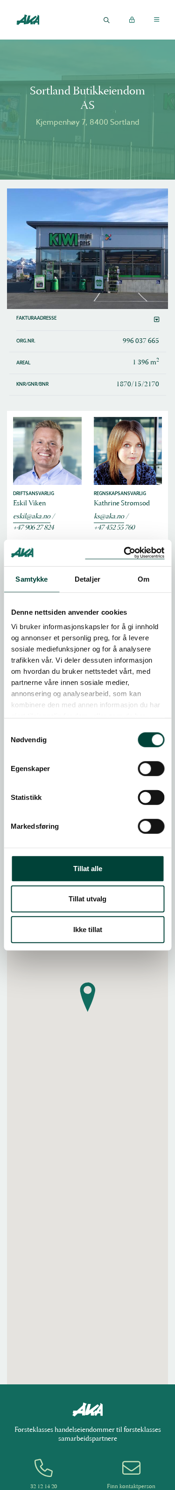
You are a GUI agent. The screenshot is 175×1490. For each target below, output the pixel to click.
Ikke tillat (87, 929)
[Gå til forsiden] (27, 19)
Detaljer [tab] (87, 579)
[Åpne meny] (156, 20)
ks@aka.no (109, 517)
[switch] (151, 768)
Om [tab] (143, 579)
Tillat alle (87, 868)
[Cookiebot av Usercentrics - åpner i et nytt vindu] (124, 553)
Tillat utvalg (87, 899)
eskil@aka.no (31, 517)
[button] (87, 319)
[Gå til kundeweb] (131, 20)
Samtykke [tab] (31, 579)
